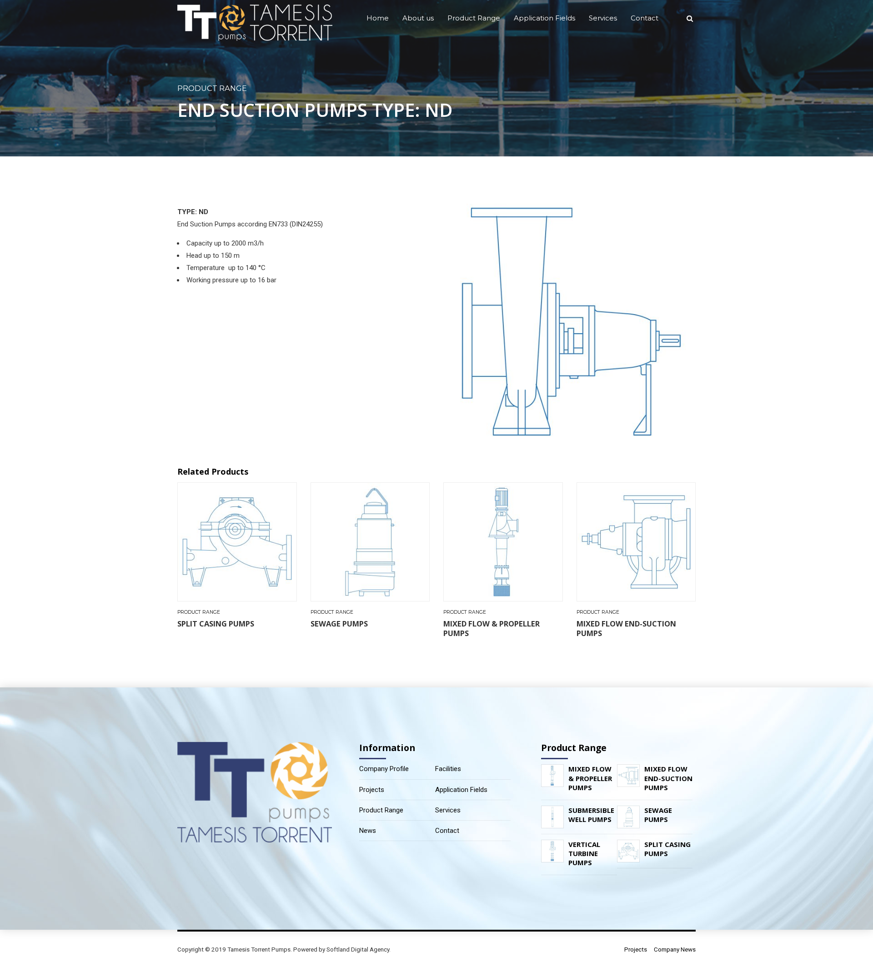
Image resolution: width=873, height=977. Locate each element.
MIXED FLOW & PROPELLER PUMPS (491, 628)
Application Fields (544, 18)
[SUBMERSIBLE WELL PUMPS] (554, 817)
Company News (675, 949)
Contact (644, 18)
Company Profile (384, 769)
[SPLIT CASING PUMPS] (630, 851)
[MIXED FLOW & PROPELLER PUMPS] (554, 775)
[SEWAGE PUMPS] (630, 817)
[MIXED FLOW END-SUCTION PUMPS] (630, 775)
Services (603, 18)
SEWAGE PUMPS (339, 623)
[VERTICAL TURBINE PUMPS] (554, 851)
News (367, 831)
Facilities (448, 769)
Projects (371, 790)
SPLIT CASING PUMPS (215, 623)
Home (377, 18)
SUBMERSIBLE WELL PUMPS (591, 815)
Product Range (473, 18)
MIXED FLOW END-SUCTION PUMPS (626, 628)
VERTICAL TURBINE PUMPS (584, 853)
